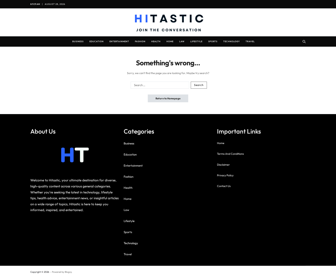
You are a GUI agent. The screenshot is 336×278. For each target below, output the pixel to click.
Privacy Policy (225, 175)
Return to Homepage (168, 98)
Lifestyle (196, 41)
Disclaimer (223, 164)
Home (169, 41)
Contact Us (224, 186)
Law (182, 41)
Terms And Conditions (230, 154)
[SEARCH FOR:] (159, 86)
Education (96, 41)
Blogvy (68, 271)
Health (156, 41)
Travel (250, 41)
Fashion (140, 41)
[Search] (304, 41)
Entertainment (119, 41)
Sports (212, 41)
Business (78, 41)
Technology (231, 41)
